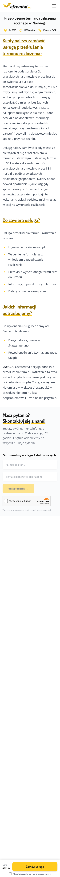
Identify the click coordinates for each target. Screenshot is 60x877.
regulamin (26, 873)
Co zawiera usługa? (21, 220)
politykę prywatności (42, 873)
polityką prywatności (42, 510)
